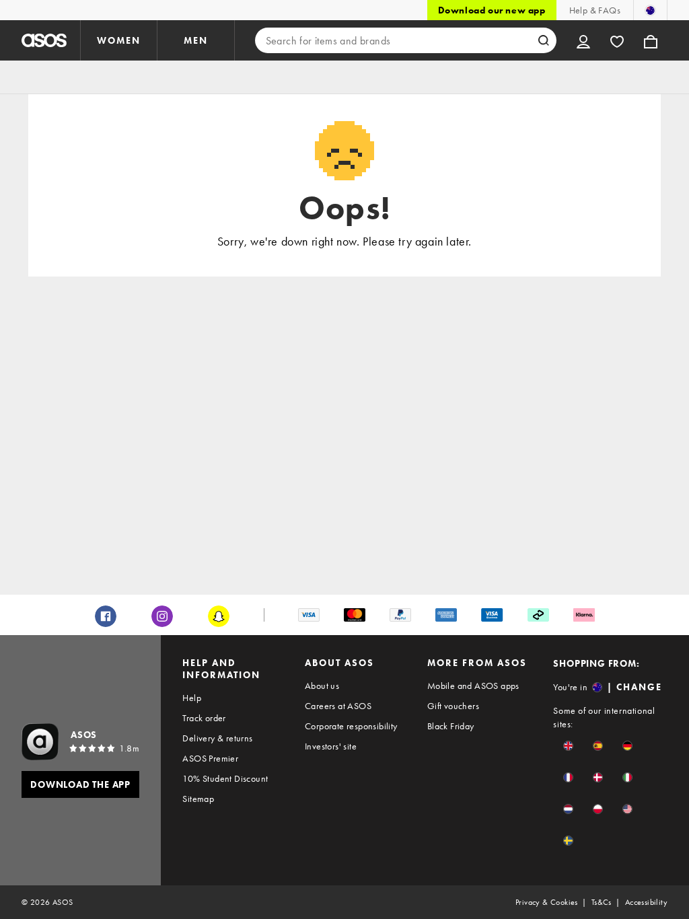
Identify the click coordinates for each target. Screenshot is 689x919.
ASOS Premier (210, 758)
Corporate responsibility (351, 726)
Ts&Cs (601, 902)
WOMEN (119, 40)
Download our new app (492, 10)
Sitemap (198, 799)
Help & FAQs (594, 10)
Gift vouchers (453, 706)
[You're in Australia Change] (650, 10)
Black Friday (450, 726)
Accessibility (646, 902)
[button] (568, 746)
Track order (203, 718)
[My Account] (583, 40)
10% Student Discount (225, 778)
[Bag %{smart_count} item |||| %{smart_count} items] (650, 40)
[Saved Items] (617, 40)
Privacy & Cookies (546, 902)
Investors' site (331, 746)
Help (191, 698)
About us (322, 685)
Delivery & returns (217, 738)
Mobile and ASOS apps (473, 685)
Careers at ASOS (338, 706)
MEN (196, 40)
